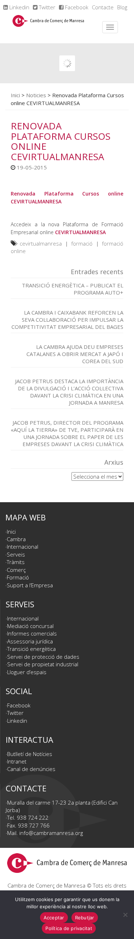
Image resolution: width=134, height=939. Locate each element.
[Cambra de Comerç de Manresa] (48, 27)
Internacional (22, 546)
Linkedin (18, 7)
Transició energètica (31, 648)
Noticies (36, 95)
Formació (18, 577)
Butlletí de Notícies (29, 753)
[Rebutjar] (125, 914)
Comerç (16, 569)
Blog (122, 7)
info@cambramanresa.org (51, 832)
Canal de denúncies (31, 768)
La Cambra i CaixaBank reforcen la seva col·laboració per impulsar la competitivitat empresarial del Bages (67, 319)
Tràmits (16, 561)
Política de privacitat (68, 928)
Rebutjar (84, 917)
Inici (15, 95)
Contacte (103, 7)
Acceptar (54, 917)
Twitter (46, 7)
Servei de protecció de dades (43, 656)
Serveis (16, 554)
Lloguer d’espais (26, 672)
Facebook (76, 7)
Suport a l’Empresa (30, 585)
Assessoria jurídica (30, 641)
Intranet (16, 761)
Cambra (16, 539)
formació (82, 243)
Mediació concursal (30, 625)
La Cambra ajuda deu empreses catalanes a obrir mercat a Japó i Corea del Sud (74, 354)
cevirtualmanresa (41, 243)
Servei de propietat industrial (42, 664)
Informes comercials (32, 633)
